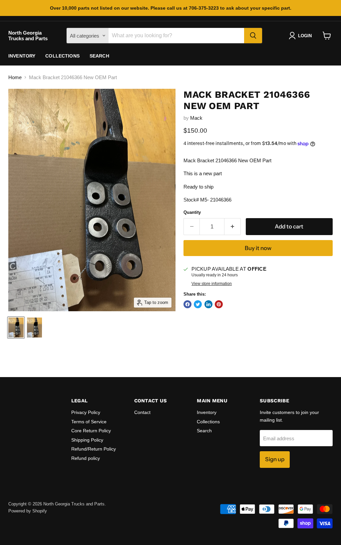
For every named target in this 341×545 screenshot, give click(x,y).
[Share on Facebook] (187, 304)
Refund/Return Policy (93, 449)
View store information (211, 283)
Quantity (192, 212)
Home (15, 77)
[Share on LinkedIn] (208, 304)
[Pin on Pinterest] (219, 304)
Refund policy (85, 458)
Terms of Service (89, 421)
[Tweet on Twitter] (198, 304)
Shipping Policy (87, 440)
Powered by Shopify (27, 510)
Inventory (21, 56)
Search (99, 56)
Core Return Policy (91, 430)
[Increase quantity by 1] (232, 226)
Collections (62, 56)
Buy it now (258, 248)
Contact (142, 412)
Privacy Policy (85, 412)
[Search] (253, 35)
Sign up (274, 459)
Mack (196, 118)
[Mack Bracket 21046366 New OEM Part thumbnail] (16, 327)
